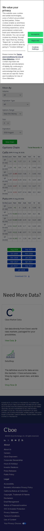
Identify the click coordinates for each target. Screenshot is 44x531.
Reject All (35, 41)
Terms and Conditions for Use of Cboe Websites (12, 56)
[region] (22, 41)
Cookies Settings (35, 48)
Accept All (35, 34)
